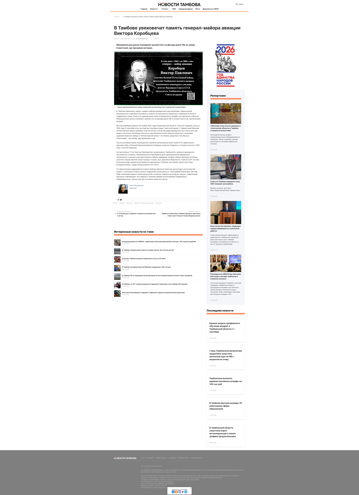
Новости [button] (153, 9)
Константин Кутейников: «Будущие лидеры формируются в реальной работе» (225, 228)
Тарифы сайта (183, 458)
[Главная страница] (179, 4)
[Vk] (118, 200)
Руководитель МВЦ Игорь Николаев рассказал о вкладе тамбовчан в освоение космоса (225, 276)
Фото (197, 9)
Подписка (172, 458)
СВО (174, 9)
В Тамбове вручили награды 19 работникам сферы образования (225, 406)
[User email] (121, 200)
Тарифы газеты (195, 458)
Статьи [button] (165, 9)
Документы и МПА (211, 9)
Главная (144, 9)
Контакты (150, 458)
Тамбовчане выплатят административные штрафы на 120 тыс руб (225, 381)
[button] (158, 78)
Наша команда (161, 458)
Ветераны (158, 203)
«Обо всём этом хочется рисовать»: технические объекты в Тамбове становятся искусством (225, 128)
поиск (241, 4)
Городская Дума (186, 9)
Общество (129, 203)
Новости (122, 203)
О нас (143, 458)
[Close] (191, 488)
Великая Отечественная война (144, 203)
